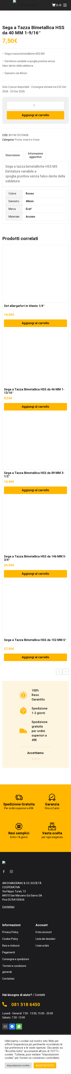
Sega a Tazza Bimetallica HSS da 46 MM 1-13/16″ (34, 391)
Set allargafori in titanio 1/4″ (24, 306)
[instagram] (11, 871)
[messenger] (12, 1027)
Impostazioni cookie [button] (18, 1065)
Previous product (59, 672)
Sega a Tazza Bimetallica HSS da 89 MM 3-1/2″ (34, 475)
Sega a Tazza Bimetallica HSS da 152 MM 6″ (35, 640)
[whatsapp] (19, 1027)
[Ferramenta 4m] (27, 5)
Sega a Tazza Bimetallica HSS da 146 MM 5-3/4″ (35, 558)
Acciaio (30, 217)
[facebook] (4, 871)
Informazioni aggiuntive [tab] (35, 155)
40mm (30, 201)
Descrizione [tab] (13, 155)
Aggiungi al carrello (35, 115)
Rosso (30, 194)
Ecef (28, 209)
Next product (66, 672)
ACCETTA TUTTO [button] (45, 1065)
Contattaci (8, 907)
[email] (5, 1027)
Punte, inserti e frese (27, 140)
